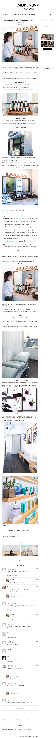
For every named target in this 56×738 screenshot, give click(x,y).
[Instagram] (47, 14)
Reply (37, 568)
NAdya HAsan (9, 568)
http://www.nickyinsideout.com (12, 661)
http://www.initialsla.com (11, 610)
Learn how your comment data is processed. (23, 729)
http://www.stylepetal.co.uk (11, 637)
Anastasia (9, 649)
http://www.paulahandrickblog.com (12, 591)
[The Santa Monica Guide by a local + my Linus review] (11, 550)
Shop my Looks (16, 14)
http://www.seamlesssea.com (12, 688)
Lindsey (8, 682)
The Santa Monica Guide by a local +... (11, 557)
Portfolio (33, 14)
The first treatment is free (6, 210)
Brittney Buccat (10, 665)
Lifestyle (10, 14)
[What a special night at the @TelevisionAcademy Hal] (44, 44)
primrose (8, 632)
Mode (6, 14)
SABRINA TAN (9, 641)
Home (3, 14)
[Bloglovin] (51, 14)
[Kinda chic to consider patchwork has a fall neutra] (50, 44)
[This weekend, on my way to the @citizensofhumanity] (50, 37)
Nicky (8, 656)
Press (29, 14)
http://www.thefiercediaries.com (12, 575)
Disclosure (36, 736)
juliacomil (12, 579)
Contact (21, 14)
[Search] (53, 14)
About (25, 14)
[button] (4, 553)
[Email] (50, 14)
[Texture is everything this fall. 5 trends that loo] (44, 37)
